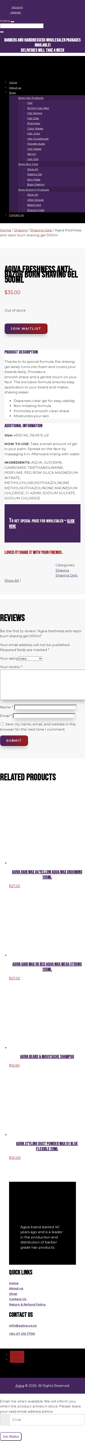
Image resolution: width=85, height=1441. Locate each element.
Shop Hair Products (31, 97)
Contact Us (16, 215)
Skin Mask (33, 179)
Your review (11, 667)
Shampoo (33, 123)
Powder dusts (36, 143)
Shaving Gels (35, 210)
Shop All (32, 169)
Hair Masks (34, 148)
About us (15, 87)
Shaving (20, 230)
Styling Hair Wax (38, 108)
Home (13, 82)
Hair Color (33, 133)
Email (6, 716)
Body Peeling (35, 184)
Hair (30, 102)
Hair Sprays (34, 113)
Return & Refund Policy (27, 1304)
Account (17, 7)
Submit (14, 741)
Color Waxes (35, 128)
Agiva (19, 1386)
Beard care (34, 204)
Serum (31, 153)
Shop (12, 92)
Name (6, 707)
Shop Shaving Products (33, 189)
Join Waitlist (26, 329)
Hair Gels (33, 118)
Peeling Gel (34, 174)
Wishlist (15, 12)
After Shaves (35, 199)
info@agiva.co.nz (23, 1325)
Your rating (9, 658)
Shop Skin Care (28, 164)
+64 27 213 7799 (22, 1333)
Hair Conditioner (38, 138)
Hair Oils (32, 159)
